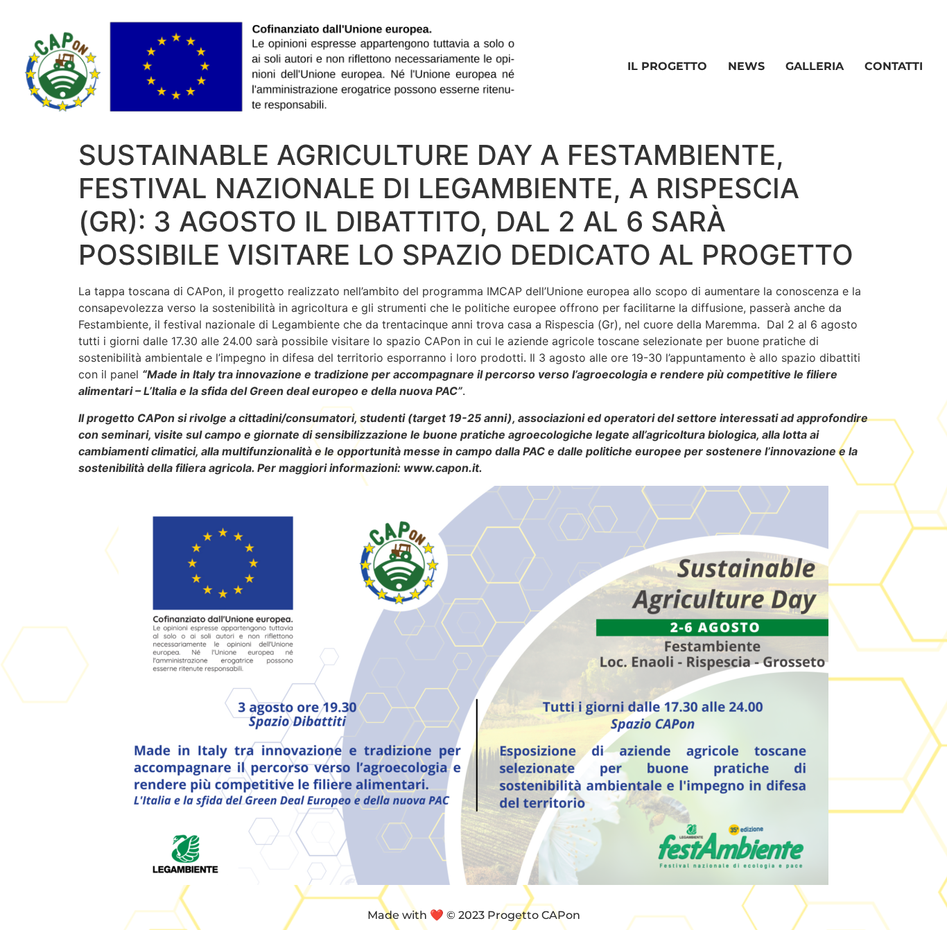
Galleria (814, 66)
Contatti (894, 66)
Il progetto (667, 66)
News (746, 66)
